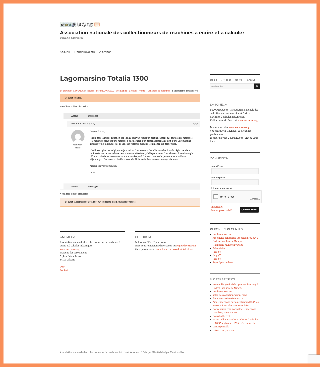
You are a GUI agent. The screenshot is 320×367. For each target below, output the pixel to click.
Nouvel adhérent (221, 316)
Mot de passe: (218, 177)
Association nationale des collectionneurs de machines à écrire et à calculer (152, 32)
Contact (64, 270)
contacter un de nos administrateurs (174, 249)
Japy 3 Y (217, 251)
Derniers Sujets (84, 51)
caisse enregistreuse (223, 330)
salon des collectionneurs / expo (230, 295)
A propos (105, 51)
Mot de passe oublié (221, 210)
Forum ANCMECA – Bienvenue (111, 90)
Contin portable (221, 326)
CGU (62, 266)
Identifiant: (217, 166)
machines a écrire (222, 234)
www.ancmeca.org (70, 249)
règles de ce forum (186, 245)
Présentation (219, 248)
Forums (90, 90)
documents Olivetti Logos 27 (228, 298)
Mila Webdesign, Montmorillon (168, 352)
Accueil (65, 51)
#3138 (195, 123)
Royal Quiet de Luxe (223, 262)
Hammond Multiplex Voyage (228, 244)
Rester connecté (223, 188)
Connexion (249, 209)
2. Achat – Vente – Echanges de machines (149, 90)
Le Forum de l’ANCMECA (72, 90)
